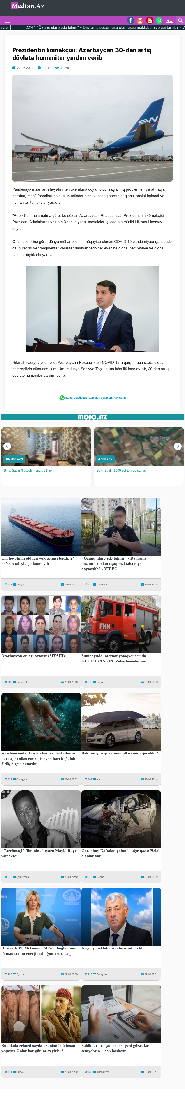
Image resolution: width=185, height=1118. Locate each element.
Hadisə (100, 682)
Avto (98, 779)
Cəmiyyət (102, 584)
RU (169, 20)
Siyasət (20, 974)
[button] (7, 446)
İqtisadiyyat (103, 1071)
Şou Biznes (22, 877)
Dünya (20, 584)
